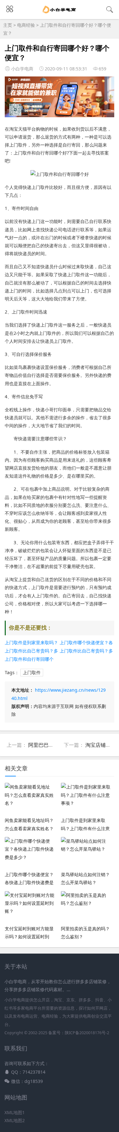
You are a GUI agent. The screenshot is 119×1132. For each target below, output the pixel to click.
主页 (7, 25)
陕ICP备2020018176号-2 (87, 1032)
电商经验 (26, 25)
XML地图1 (14, 1112)
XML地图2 (14, 1120)
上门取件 (32, 672)
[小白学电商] (59, 13)
